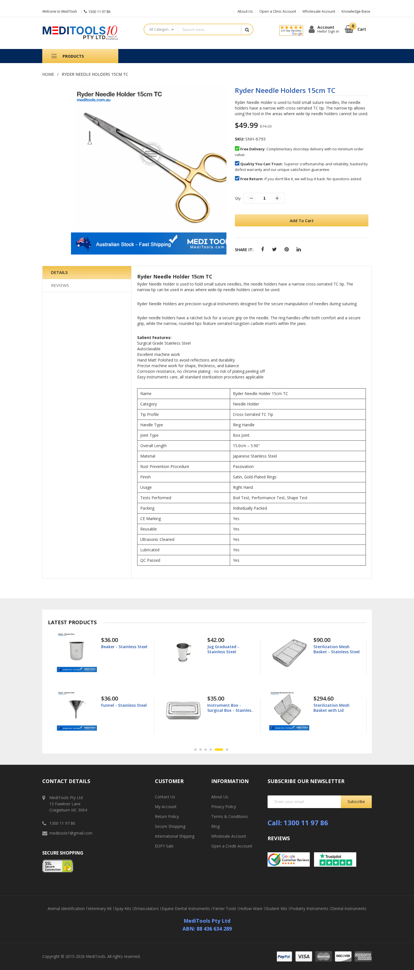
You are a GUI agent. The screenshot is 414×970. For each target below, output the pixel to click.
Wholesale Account (318, 11)
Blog (215, 826)
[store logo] (88, 33)
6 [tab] (227, 749)
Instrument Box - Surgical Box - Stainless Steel (230, 710)
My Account (166, 806)
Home (48, 74)
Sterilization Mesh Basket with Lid (331, 708)
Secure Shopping (170, 826)
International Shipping (174, 836)
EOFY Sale (164, 846)
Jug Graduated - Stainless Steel (223, 649)
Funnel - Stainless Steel (124, 705)
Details (59, 272)
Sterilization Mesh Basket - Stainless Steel (336, 649)
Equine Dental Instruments (186, 909)
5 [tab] (219, 749)
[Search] (247, 29)
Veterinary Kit (100, 909)
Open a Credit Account (231, 846)
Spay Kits (123, 909)
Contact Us (165, 796)
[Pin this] (287, 250)
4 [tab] (211, 749)
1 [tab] (195, 749)
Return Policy (167, 816)
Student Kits (276, 909)
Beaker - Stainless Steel (124, 646)
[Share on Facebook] (262, 250)
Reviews (60, 285)
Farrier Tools (224, 909)
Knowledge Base (356, 11)
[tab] (87, 272)
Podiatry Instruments (309, 909)
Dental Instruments (348, 909)
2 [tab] (200, 749)
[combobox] (209, 29)
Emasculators (146, 909)
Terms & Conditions (229, 816)
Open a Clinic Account (277, 11)
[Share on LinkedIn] (299, 250)
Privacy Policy (223, 806)
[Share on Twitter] (274, 250)
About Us (245, 11)
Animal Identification (66, 909)
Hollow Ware (250, 909)
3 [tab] (205, 749)
